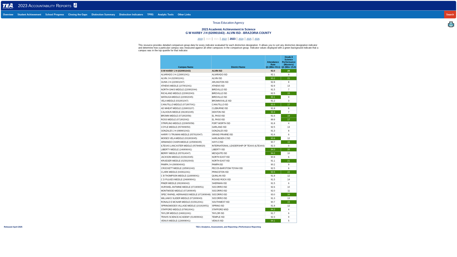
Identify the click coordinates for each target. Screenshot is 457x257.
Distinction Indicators (131, 14)
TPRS (150, 14)
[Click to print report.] (451, 24)
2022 (224, 39)
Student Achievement (29, 14)
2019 (200, 39)
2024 (240, 39)
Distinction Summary (103, 14)
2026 (257, 39)
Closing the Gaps (77, 14)
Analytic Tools (166, 14)
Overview (8, 14)
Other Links (184, 14)
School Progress (54, 14)
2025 (249, 39)
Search (450, 14)
